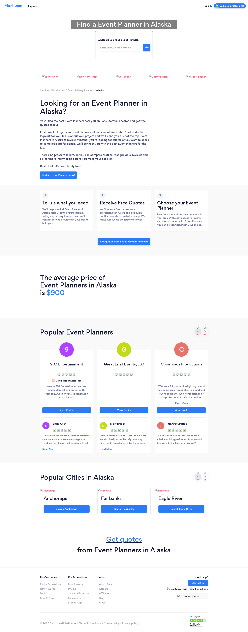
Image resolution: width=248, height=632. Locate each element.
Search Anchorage (66, 509)
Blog (101, 598)
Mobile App (47, 598)
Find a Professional (50, 584)
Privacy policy (130, 623)
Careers (103, 589)
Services (45, 90)
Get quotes (124, 539)
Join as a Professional (80, 593)
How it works (47, 589)
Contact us (198, 583)
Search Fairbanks (124, 509)
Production (58, 90)
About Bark (105, 584)
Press (102, 602)
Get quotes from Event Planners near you (124, 241)
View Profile (66, 410)
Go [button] (147, 47)
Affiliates (104, 593)
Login (43, 593)
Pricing (72, 589)
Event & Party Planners (80, 90)
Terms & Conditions (90, 623)
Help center (75, 598)
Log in (208, 6)
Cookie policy (112, 623)
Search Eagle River (181, 509)
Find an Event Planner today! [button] (58, 175)
